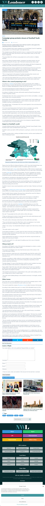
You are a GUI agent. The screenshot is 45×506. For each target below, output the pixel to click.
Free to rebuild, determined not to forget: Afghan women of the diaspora (11, 393)
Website (4, 369)
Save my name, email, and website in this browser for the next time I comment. (21, 371)
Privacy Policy (24, 504)
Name (4, 363)
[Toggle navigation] (2, 5)
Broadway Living (22, 285)
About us (9, 448)
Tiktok (41, 2)
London (16, 415)
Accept (22, 495)
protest (21, 415)
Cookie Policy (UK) (36, 451)
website (11, 83)
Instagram (35, 2)
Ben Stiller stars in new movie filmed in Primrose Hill (31, 393)
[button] (43, 486)
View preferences (22, 501)
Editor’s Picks (33, 440)
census (15, 169)
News (4, 10)
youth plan (9, 172)
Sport (32, 431)
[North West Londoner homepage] (13, 2)
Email (4, 366)
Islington (36, 464)
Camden (36, 458)
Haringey (36, 461)
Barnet (8, 458)
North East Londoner (8, 471)
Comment (5, 360)
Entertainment (33, 435)
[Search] (29, 419)
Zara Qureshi (15, 42)
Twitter (38, 2)
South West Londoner (36, 471)
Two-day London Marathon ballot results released (11, 410)
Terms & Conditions (9, 451)
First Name (22, 480)
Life (12, 435)
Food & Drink (12, 440)
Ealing (4, 415)
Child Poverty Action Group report (17, 189)
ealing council (10, 415)
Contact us (22, 451)
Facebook (32, 2)
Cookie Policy (20, 504)
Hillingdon (22, 464)
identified (20, 204)
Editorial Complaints (22, 448)
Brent (22, 458)
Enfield (22, 461)
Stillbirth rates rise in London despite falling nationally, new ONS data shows (32, 410)
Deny (22, 498)
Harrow (8, 464)
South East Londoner (22, 471)
